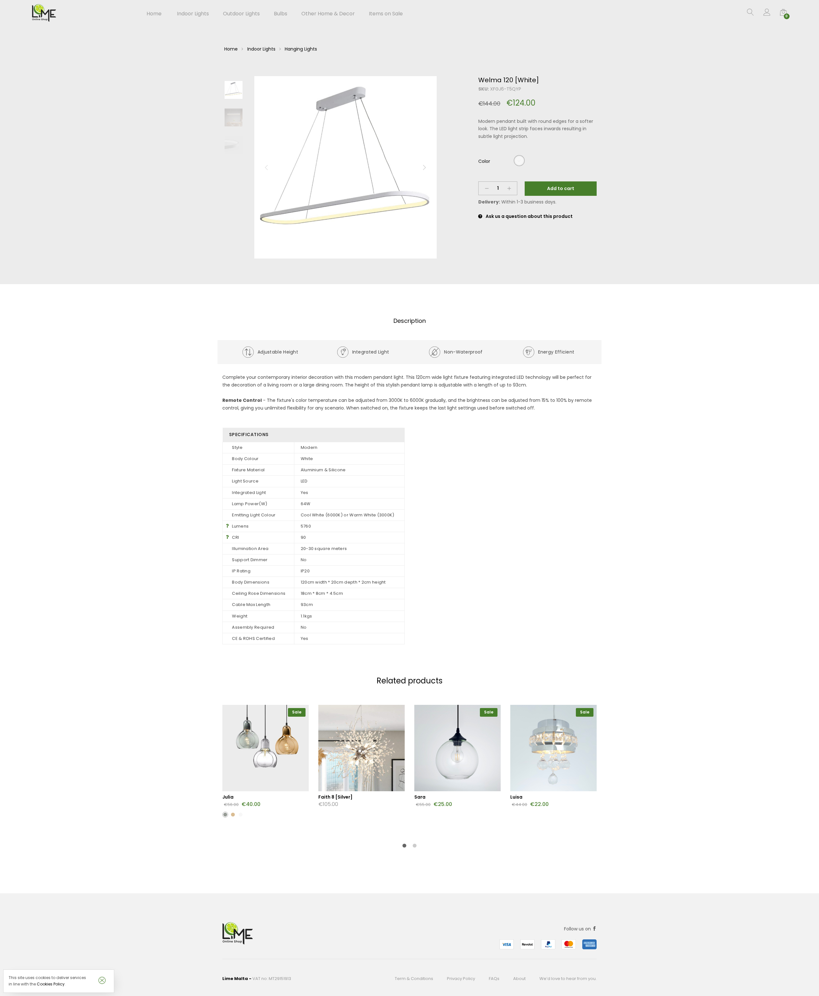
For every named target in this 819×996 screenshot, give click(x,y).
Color (484, 161)
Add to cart (560, 188)
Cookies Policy (51, 984)
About (519, 979)
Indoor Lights (261, 49)
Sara (419, 797)
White (519, 160)
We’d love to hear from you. (568, 979)
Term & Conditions (414, 979)
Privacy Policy (461, 979)
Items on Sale (386, 13)
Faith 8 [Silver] (335, 797)
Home (154, 13)
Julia (228, 797)
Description (410, 321)
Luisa (516, 797)
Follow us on (578, 929)
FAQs (494, 979)
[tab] (410, 321)
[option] (345, 167)
